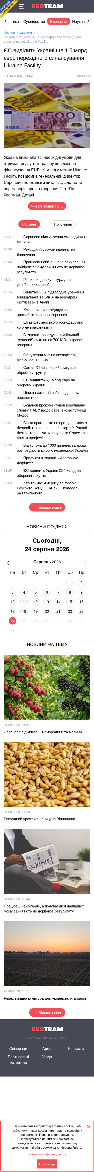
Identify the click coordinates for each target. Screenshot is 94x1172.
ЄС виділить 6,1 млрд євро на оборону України (46, 382)
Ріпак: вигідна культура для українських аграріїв (44, 282)
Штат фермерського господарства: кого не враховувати (50, 324)
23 (81, 611)
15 (70, 601)
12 (36, 601)
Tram (47, 6)
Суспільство (34, 21)
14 (58, 601)
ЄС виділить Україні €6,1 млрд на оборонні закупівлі (49, 473)
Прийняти (47, 1163)
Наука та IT (82, 21)
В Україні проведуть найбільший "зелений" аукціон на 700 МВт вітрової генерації (49, 339)
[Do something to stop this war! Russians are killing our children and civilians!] (9, 9)
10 (13, 601)
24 (13, 620)
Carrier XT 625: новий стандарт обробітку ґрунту (46, 370)
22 (70, 611)
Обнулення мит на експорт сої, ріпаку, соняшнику (47, 357)
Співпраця (18, 1048)
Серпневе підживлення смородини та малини (52, 239)
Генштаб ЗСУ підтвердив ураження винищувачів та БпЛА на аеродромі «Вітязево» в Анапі (50, 296)
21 (58, 611)
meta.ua (83, 75)
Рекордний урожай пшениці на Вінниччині (46, 251)
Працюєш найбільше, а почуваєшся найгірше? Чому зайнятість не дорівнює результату (51, 266)
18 (24, 611)
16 (81, 601)
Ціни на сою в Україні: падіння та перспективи (48, 395)
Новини (9, 32)
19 (36, 611)
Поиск (87, 6)
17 (13, 611)
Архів (47, 1048)
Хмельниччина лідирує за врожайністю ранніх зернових (42, 312)
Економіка (58, 21)
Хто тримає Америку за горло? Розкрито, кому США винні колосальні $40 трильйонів (49, 487)
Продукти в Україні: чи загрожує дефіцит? (47, 460)
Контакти (76, 1048)
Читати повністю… (47, 206)
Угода (47, 1056)
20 (47, 611)
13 (47, 601)
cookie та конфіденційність (47, 1154)
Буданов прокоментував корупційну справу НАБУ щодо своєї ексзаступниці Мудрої (51, 410)
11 (24, 601)
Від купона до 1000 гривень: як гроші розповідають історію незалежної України (52, 447)
